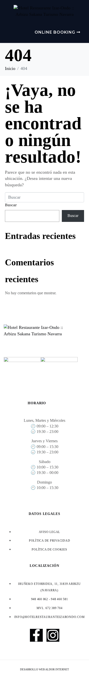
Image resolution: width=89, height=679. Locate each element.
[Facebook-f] (36, 635)
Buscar (11, 205)
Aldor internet (57, 669)
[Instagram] (52, 635)
